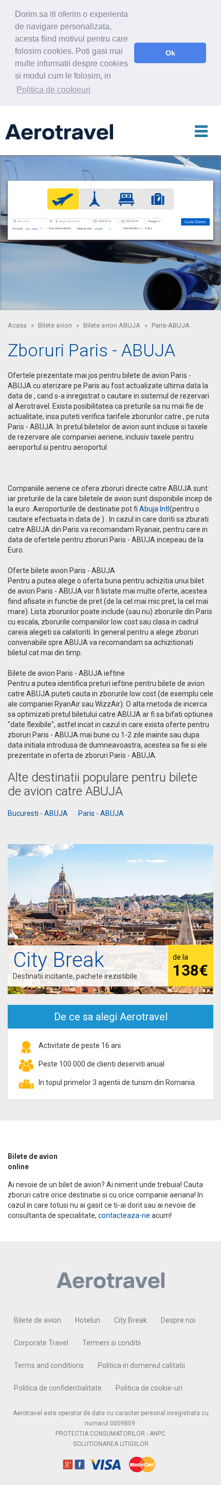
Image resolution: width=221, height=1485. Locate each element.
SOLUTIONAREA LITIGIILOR (111, 1444)
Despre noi (178, 1320)
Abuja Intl (154, 509)
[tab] (63, 199)
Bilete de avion (37, 1320)
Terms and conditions (49, 1365)
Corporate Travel (41, 1343)
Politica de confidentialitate (58, 1388)
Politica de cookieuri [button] (53, 89)
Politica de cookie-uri (149, 1388)
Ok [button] (170, 53)
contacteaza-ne (124, 1215)
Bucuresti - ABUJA (38, 813)
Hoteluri (87, 1320)
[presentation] (63, 198)
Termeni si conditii (111, 1343)
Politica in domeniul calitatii (141, 1365)
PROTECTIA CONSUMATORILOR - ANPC (110, 1433)
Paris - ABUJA (101, 813)
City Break (130, 1320)
